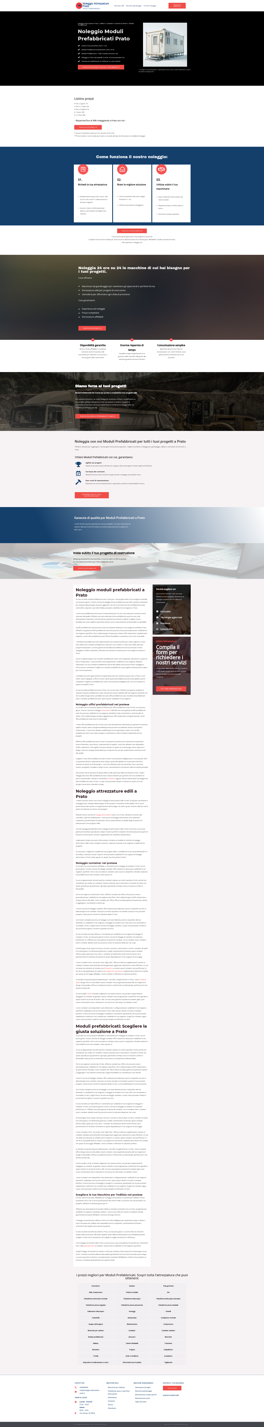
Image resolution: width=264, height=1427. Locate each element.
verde (89, 994)
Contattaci (111, 778)
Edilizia (102, 23)
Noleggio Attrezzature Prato (96, 5)
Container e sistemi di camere (116, 23)
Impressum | (168, 1424)
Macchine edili (119, 6)
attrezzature (106, 710)
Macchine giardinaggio (134, 6)
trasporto (108, 968)
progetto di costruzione (113, 971)
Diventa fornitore (171, 1395)
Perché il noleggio (150, 6)
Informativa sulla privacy (180, 1424)
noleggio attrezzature (103, 815)
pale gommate (89, 1246)
